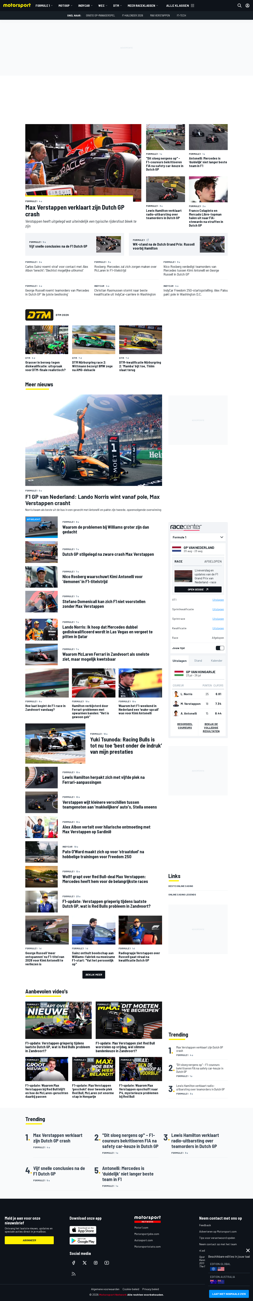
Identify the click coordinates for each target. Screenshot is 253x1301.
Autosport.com (143, 1240)
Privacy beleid (150, 1289)
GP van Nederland (199, 547)
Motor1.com (141, 1227)
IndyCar (84, 5)
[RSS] (73, 1274)
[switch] (219, 648)
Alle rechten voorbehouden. (145, 1294)
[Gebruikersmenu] (247, 6)
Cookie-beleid (131, 1289)
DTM (116, 5)
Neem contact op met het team (218, 1244)
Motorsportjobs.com (146, 1233)
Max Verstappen (160, 15)
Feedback (205, 1225)
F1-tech (181, 15)
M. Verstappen (191, 703)
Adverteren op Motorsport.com (218, 1231)
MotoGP (64, 5)
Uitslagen (218, 599)
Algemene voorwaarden (105, 1289)
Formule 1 (43, 5)
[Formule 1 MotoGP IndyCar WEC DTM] (198, 537)
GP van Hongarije (200, 672)
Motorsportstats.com (147, 1246)
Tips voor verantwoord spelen (217, 1237)
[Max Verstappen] (176, 703)
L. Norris (186, 694)
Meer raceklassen (141, 5)
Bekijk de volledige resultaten (211, 727)
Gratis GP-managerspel (100, 15)
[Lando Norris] (176, 694)
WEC (101, 5)
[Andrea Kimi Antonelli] (176, 713)
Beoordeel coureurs (185, 725)
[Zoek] (240, 6)
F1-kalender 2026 (132, 15)
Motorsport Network (113, 1294)
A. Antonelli (189, 713)
